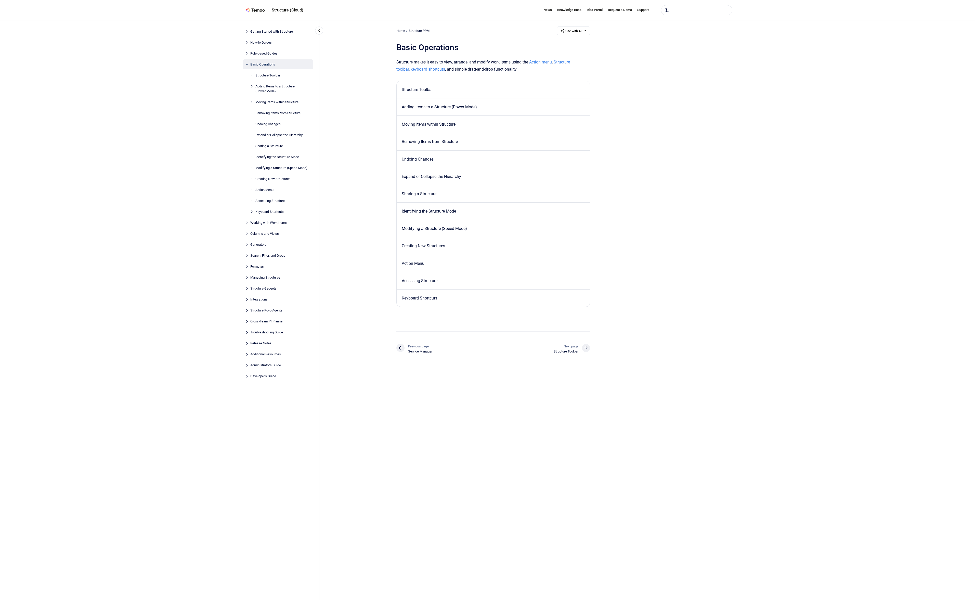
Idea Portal (595, 10)
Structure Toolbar (267, 75)
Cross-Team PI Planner (266, 321)
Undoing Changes (268, 124)
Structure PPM (419, 31)
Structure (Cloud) (287, 10)
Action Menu (264, 190)
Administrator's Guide (265, 365)
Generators (258, 244)
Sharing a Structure (269, 146)
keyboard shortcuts (428, 69)
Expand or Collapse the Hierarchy (279, 135)
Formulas (257, 266)
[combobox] (696, 10)
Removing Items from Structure (278, 113)
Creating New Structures (273, 179)
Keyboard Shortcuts (269, 212)
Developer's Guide (263, 376)
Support (643, 10)
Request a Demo (620, 10)
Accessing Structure (270, 201)
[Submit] (667, 10)
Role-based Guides (264, 53)
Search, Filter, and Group (267, 255)
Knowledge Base (569, 10)
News (547, 10)
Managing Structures (265, 277)
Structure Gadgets (263, 288)
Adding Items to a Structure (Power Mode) (275, 88)
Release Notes (260, 343)
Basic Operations (262, 64)
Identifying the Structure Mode (277, 157)
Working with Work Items (268, 223)
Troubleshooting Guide (266, 332)
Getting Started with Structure (271, 31)
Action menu (540, 62)
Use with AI (573, 31)
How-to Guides (261, 42)
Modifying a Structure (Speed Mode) (281, 168)
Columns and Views (264, 234)
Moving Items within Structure (276, 102)
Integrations (259, 299)
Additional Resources (265, 354)
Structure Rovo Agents (266, 310)
